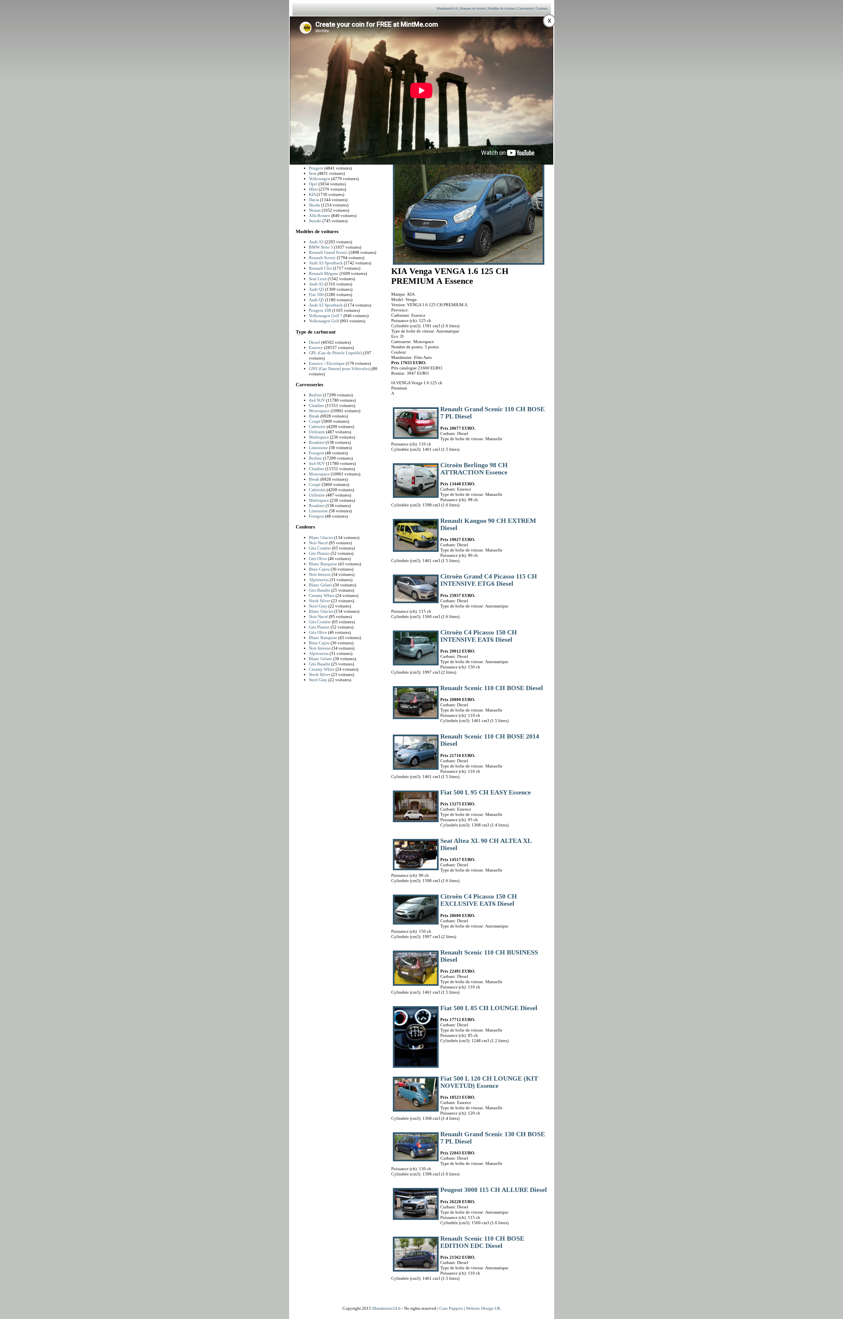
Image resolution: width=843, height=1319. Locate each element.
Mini (313, 189)
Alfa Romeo (319, 215)
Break (314, 416)
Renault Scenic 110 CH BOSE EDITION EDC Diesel (482, 1242)
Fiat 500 (317, 294)
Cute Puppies (451, 1308)
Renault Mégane (324, 273)
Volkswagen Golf (324, 320)
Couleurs (542, 8)
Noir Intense (320, 574)
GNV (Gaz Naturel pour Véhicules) (339, 368)
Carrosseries (525, 8)
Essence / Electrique (327, 363)
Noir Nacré (318, 542)
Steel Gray (318, 606)
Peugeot (316, 168)
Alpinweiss (319, 579)
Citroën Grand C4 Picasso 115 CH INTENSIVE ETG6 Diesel (488, 580)
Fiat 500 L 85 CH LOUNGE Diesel (488, 1008)
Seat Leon (318, 278)
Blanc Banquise (323, 563)
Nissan (315, 210)
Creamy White (322, 595)
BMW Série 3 (321, 247)
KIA (312, 194)
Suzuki (315, 220)
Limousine (318, 447)
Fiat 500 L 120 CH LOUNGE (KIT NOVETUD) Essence (489, 1082)
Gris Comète (320, 548)
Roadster (317, 442)
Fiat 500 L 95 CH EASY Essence (485, 792)
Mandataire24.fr (447, 8)
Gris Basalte (319, 590)
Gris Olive (318, 558)
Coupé (315, 421)
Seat (312, 173)
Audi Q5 (317, 299)
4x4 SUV (317, 400)
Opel (313, 183)
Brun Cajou (319, 569)
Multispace (319, 437)
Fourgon (316, 452)
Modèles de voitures (501, 8)
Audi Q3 (317, 289)
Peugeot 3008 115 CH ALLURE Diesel (493, 1189)
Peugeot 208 (320, 310)
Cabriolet (317, 426)
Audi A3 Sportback (326, 262)
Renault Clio (321, 268)
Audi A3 (317, 241)
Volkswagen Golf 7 (326, 315)
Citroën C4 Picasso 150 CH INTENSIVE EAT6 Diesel (478, 636)
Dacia (314, 199)
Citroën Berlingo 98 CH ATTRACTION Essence (474, 469)
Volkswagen (319, 178)
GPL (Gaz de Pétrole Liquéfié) (335, 352)
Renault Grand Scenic (329, 252)
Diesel (314, 342)
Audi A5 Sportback (326, 305)
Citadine (316, 405)
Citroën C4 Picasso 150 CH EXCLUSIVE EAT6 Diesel (478, 900)
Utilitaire (317, 431)
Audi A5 (317, 284)
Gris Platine (319, 553)
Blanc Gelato (320, 584)
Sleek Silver (319, 600)
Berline (315, 394)
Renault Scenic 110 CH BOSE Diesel (491, 688)
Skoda (314, 204)
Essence (316, 347)
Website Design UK (483, 1308)
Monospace (319, 410)
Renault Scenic (323, 257)
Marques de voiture (472, 8)
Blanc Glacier (321, 537)
